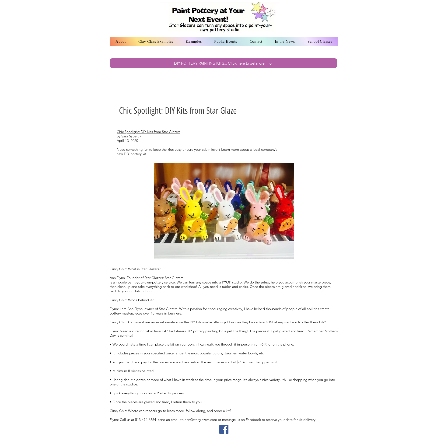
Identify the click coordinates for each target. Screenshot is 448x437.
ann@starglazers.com (201, 419)
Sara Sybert (130, 136)
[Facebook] (223, 429)
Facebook (253, 419)
